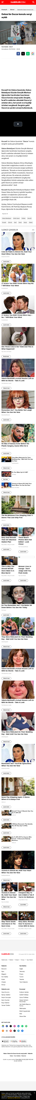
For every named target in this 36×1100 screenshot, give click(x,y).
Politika (23, 218)
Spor (2, 971)
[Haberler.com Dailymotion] (22, 1030)
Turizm (21, 976)
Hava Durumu (5, 992)
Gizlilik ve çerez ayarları (9, 1059)
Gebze (30, 222)
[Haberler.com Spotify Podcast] (26, 1026)
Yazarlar (21, 979)
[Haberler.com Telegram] (18, 1030)
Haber (11, 1056)
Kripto (3, 979)
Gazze (25, 222)
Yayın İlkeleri (30, 960)
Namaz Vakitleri (5, 995)
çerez (3, 1094)
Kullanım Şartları (24, 992)
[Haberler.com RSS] (2, 1030)
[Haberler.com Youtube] (10, 1030)
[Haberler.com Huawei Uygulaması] (23, 1041)
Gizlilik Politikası (23, 995)
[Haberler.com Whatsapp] (22, 1026)
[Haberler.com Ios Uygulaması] (5, 1041)
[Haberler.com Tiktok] (14, 1030)
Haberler (4, 966)
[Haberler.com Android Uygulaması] (14, 1041)
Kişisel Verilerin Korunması (23, 1000)
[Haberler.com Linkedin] (18, 1026)
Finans (21, 974)
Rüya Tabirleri (5, 1002)
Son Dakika (4, 976)
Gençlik (29, 218)
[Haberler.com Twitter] (10, 1026)
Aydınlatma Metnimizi (13, 1098)
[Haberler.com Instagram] (14, 1026)
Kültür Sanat (16, 218)
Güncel (12, 9)
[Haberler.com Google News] (2, 1026)
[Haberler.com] (7, 954)
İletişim (17, 960)
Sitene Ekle (22, 1016)
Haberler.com (5, 989)
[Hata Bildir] (19, 1059)
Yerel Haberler (23, 982)
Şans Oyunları (5, 1000)
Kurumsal (22, 989)
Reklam (11, 960)
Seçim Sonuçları (6, 997)
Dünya (3, 984)
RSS (20, 1013)
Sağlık (21, 969)
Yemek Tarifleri (5, 1005)
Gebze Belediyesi (6, 218)
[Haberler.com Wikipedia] (6, 1030)
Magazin (3, 974)
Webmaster (22, 1008)
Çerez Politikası (23, 997)
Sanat (20, 222)
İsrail (15, 222)
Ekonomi (3, 969)
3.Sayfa (3, 982)
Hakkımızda (4, 960)
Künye (22, 960)
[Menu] (2, 2)
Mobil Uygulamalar (24, 1011)
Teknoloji (22, 971)
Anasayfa (4, 9)
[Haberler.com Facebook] (6, 1026)
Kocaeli (4, 222)
